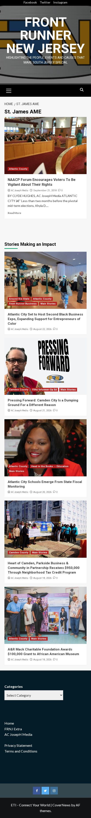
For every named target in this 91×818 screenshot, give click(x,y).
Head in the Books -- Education (49, 466)
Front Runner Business (23, 303)
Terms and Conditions (20, 751)
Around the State (19, 298)
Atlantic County (18, 169)
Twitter (45, 2)
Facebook (30, 2)
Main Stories (48, 303)
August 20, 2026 (42, 492)
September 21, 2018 (45, 190)
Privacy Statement (18, 745)
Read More (14, 213)
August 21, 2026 (42, 410)
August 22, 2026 (42, 329)
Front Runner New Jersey (45, 35)
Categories (13, 686)
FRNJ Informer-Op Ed (44, 389)
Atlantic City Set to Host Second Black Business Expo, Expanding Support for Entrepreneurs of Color (45, 319)
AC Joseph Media (19, 190)
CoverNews (61, 805)
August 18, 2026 (42, 578)
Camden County (18, 389)
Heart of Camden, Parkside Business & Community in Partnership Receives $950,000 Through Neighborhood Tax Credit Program (44, 567)
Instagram (60, 2)
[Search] (81, 90)
